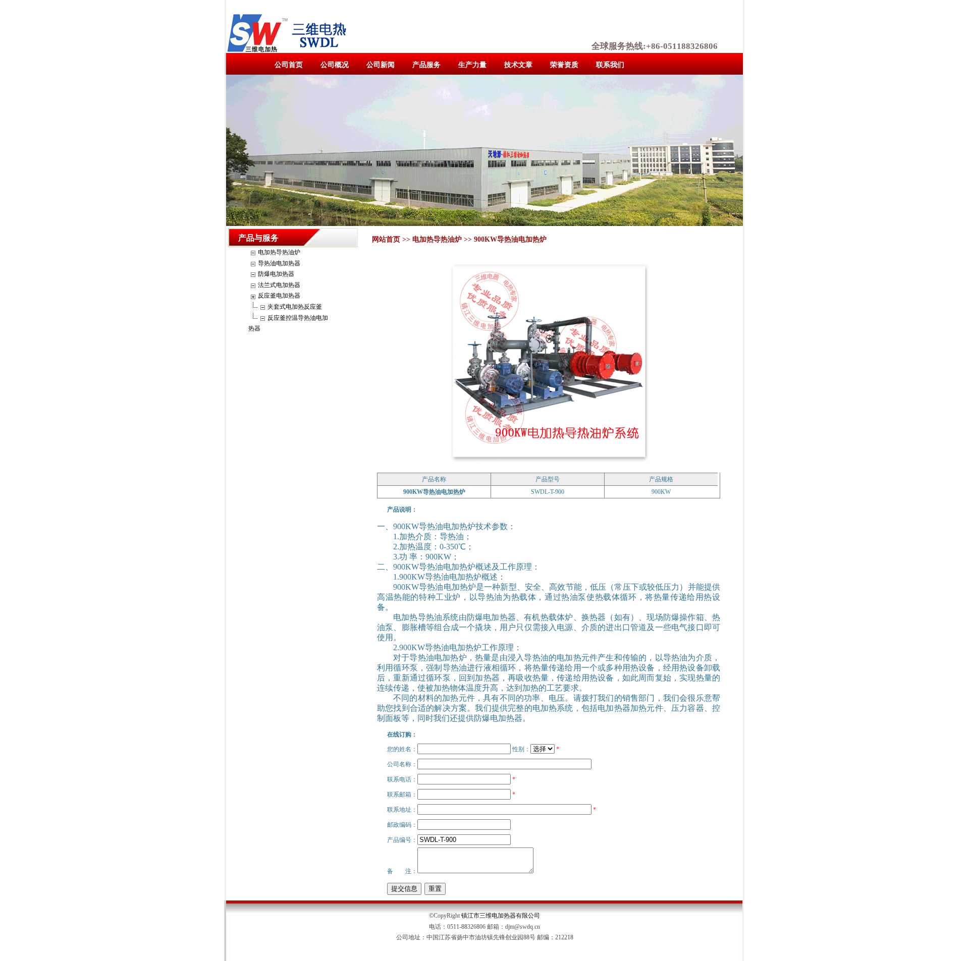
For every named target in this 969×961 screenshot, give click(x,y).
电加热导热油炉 (279, 252)
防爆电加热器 (276, 273)
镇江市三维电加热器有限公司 (500, 915)
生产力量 (472, 65)
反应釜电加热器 (279, 295)
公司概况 (334, 65)
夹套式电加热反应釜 (294, 306)
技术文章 (518, 65)
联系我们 (610, 65)
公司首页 (289, 65)
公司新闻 (380, 65)
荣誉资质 (564, 65)
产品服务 (426, 65)
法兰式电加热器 (279, 285)
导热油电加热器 (279, 263)
